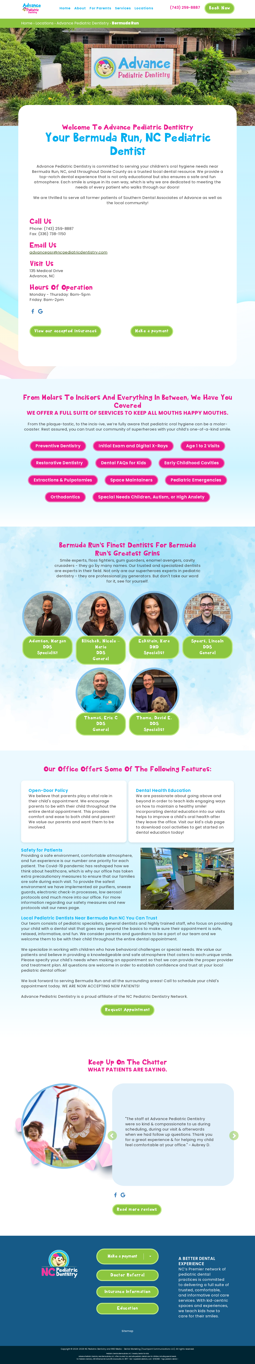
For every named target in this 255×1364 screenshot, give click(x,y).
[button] (132, 1133)
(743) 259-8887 (185, 7)
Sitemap (127, 1331)
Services (123, 8)
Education (127, 1308)
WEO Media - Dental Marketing (126, 1349)
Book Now (219, 8)
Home (65, 8)
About (80, 8)
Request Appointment (127, 1010)
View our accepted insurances (65, 331)
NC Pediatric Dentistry (95, 1349)
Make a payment (152, 331)
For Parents (100, 8)
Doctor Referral (127, 1275)
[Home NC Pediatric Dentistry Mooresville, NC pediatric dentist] (59, 1264)
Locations (144, 8)
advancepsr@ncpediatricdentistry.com (68, 252)
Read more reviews (137, 1209)
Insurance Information (128, 1292)
